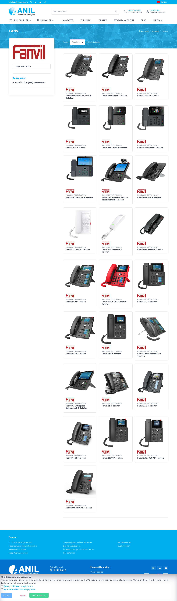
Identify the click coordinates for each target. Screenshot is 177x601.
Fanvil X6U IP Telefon (76, 302)
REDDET (23, 595)
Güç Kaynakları (124, 546)
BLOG (143, 20)
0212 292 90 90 (58, 570)
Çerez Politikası (96, 572)
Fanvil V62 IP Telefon (76, 148)
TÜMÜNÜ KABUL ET (39, 595)
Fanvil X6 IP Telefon (111, 406)
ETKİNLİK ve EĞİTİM (124, 20)
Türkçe (164, 2)
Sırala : (66, 42)
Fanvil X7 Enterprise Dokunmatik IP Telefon (76, 407)
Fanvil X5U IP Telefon (147, 302)
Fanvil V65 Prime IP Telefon (150, 148)
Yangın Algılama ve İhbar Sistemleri (77, 542)
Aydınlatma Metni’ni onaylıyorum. (19, 589)
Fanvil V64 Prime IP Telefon (114, 148)
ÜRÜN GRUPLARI (21, 20)
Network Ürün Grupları (18, 549)
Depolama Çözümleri (71, 546)
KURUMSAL (86, 20)
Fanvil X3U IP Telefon (111, 354)
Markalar (155, 31)
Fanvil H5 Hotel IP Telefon (149, 198)
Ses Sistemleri (69, 553)
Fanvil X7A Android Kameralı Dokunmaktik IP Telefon (115, 199)
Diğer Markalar (22, 66)
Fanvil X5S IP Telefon (147, 406)
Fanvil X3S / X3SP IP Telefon (150, 458)
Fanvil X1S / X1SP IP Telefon (79, 508)
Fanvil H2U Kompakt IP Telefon (112, 251)
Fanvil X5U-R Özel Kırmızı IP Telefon (114, 303)
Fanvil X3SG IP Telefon (112, 458)
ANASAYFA (67, 20)
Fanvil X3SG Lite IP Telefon (114, 96)
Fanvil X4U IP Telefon (76, 354)
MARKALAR (46, 20)
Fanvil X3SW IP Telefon (148, 96)
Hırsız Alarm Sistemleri (18, 553)
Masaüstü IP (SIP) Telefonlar (29, 82)
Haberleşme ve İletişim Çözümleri (23, 546)
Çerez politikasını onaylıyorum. (18, 586)
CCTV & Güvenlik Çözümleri (20, 542)
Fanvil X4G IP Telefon (76, 458)
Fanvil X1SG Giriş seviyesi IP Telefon (78, 97)
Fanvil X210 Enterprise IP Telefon (149, 355)
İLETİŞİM (157, 20)
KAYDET (6, 595)
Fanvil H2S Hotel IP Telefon (150, 250)
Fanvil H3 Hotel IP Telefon (78, 250)
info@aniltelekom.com (18, 2)
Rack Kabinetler (124, 542)
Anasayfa (145, 31)
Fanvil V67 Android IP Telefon (79, 198)
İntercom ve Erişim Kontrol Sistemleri (78, 549)
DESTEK (103, 20)
